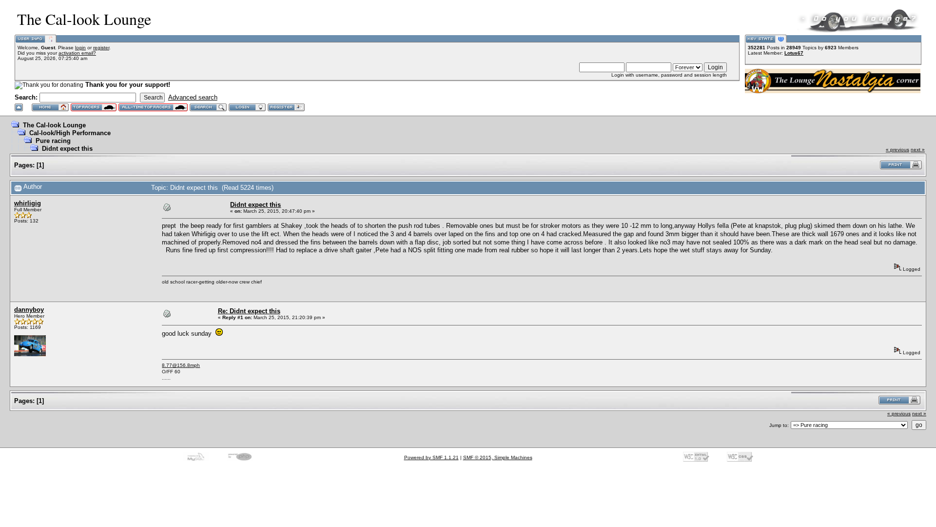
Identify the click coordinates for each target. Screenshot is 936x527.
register (101, 47)
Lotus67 (793, 53)
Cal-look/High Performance (70, 133)
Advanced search (192, 97)
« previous (897, 149)
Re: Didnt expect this (249, 311)
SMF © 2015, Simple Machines (497, 457)
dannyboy (29, 309)
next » (918, 149)
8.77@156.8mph (181, 365)
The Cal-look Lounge (54, 125)
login (80, 47)
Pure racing (53, 140)
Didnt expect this (67, 148)
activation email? (77, 53)
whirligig (27, 203)
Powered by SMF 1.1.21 (431, 457)
